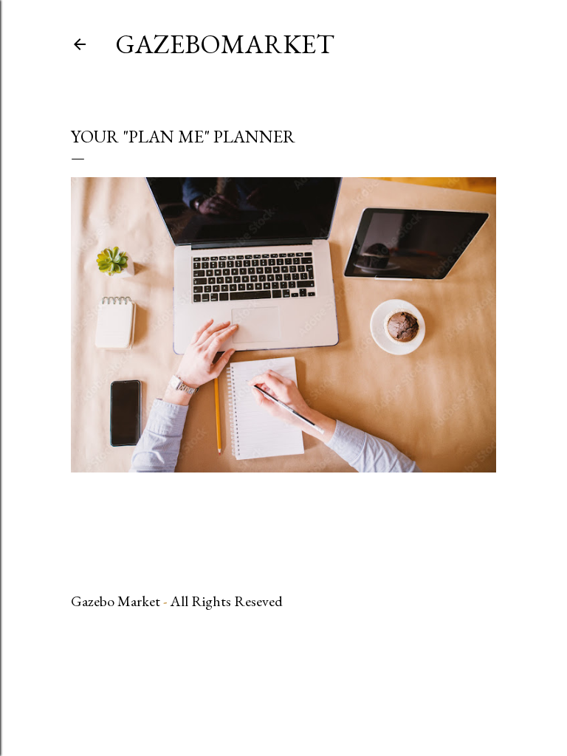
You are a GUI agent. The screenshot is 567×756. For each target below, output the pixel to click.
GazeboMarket (224, 44)
